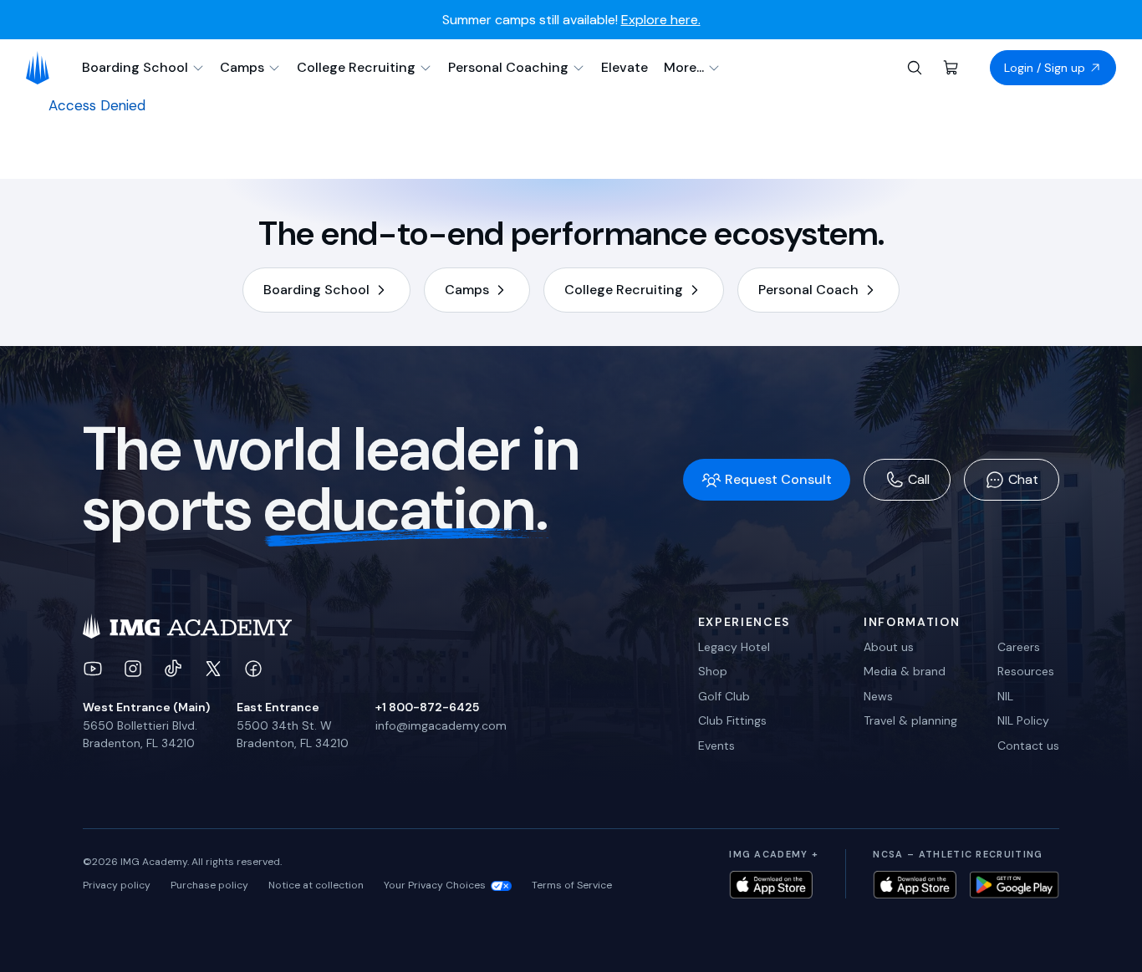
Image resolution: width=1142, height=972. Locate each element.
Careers (1018, 646)
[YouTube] (93, 669)
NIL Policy (1023, 720)
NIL (1005, 696)
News (878, 696)
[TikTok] (173, 669)
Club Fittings (732, 720)
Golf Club (724, 696)
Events (716, 745)
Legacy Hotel (734, 646)
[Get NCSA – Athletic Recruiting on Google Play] (1014, 884)
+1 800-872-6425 (427, 707)
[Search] (914, 67)
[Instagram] (133, 669)
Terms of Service (572, 885)
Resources (1025, 671)
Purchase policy (209, 885)
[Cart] (951, 67)
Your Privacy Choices (435, 885)
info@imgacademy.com (441, 725)
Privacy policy (116, 885)
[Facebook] (253, 669)
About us (889, 646)
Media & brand (905, 671)
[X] (213, 669)
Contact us (1028, 745)
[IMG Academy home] (43, 67)
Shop (712, 671)
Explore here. (661, 20)
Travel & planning (910, 720)
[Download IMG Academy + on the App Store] (771, 884)
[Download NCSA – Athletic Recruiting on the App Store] (914, 884)
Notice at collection (316, 885)
